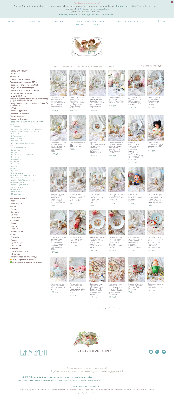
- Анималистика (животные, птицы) (24, 131)
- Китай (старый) (16, 232)
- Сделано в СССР (17, 243)
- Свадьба (14, 161)
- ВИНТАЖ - (14, 76)
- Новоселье (15, 164)
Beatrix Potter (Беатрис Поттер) (21, 93)
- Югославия (15, 254)
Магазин (60, 21)
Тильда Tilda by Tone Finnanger (22, 88)
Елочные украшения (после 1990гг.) (23, 82)
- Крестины (14, 171)
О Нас (97, 24)
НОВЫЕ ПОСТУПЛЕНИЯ (19, 71)
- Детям (13, 145)
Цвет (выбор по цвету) (18, 198)
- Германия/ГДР (16, 218)
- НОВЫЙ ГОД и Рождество (21, 155)
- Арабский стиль (17, 187)
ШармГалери (37, 21)
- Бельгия (13, 209)
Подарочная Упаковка (18, 119)
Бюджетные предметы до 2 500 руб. (23, 257)
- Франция (14, 248)
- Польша (13, 234)
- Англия (13, 206)
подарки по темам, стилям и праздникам (82, 66)
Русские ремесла (16, 116)
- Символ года (16, 159)
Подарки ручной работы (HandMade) (24, 85)
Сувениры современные (19, 113)
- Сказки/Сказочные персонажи (23, 175)
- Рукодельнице (16, 173)
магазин (54, 66)
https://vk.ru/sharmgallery (95, 9)
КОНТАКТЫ (78, 24)
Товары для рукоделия (18, 111)
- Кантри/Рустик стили (19, 185)
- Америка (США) (16, 204)
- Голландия (14, 220)
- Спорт (13, 168)
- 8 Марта (14, 124)
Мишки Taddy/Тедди (18, 96)
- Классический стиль (19, 178)
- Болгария (14, 212)
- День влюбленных (18, 148)
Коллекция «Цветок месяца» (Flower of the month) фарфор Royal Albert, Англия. (29, 100)
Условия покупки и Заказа (90, 21)
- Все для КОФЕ (16, 138)
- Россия (13, 240)
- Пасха (13, 166)
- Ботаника (14, 134)
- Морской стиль (17, 194)
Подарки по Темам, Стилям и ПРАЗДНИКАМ (26, 122)
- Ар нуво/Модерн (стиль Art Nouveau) (26, 129)
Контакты (72, 380)
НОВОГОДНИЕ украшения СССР (22, 79)
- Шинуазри (15, 189)
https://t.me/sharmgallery (144, 6)
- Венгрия (13, 215)
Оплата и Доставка (127, 21)
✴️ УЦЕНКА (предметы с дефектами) (23, 260)
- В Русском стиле (17, 136)
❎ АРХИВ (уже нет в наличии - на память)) (26, 262)
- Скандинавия (15, 246)
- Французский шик (18, 192)
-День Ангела (15, 150)
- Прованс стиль (17, 182)
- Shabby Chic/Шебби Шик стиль (23, 180)
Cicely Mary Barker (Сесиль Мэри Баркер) (25, 90)
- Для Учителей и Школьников (22, 143)
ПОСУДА (13, 108)
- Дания (13, 223)
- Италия (13, 226)
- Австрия (13, 201)
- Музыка (13, 152)
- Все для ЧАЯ (16, 141)
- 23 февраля (15, 127)
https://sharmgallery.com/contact (89, 380)
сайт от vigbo (13, 400)
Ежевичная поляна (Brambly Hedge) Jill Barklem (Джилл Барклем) (29, 104)
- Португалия (15, 237)
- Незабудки (15, 157)
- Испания (14, 229)
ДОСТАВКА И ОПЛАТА (88, 351)
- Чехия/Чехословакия (19, 251)
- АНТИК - (14, 74)
